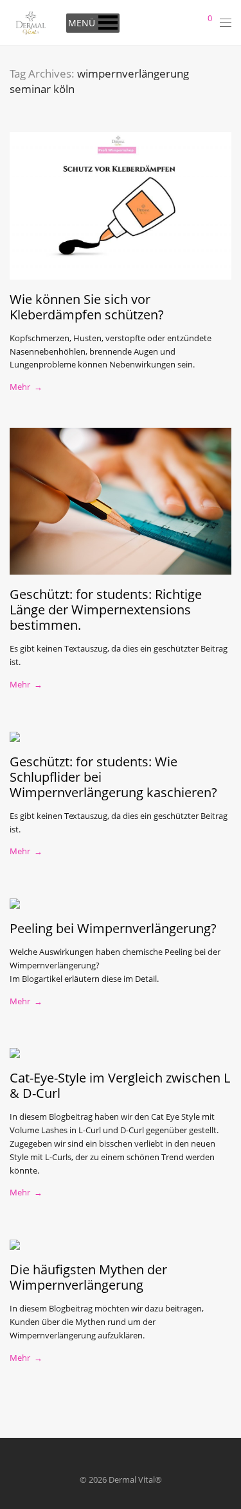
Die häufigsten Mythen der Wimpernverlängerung (88, 1277)
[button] (81, 23)
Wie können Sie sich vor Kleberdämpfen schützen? (87, 307)
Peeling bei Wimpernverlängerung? (113, 928)
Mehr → (26, 386)
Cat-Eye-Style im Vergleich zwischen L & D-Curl (120, 1085)
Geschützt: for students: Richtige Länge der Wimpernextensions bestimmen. (106, 610)
